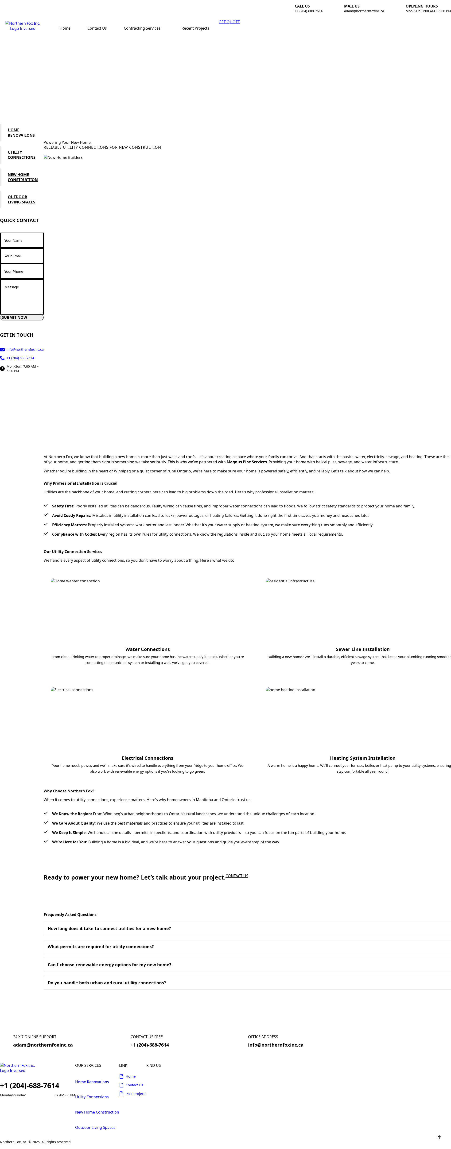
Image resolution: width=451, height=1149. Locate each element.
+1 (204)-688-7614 (309, 11)
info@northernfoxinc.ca (275, 1045)
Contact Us (97, 28)
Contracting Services (142, 28)
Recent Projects (195, 28)
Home (65, 28)
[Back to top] (439, 1137)
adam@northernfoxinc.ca (364, 11)
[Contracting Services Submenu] (164, 28)
